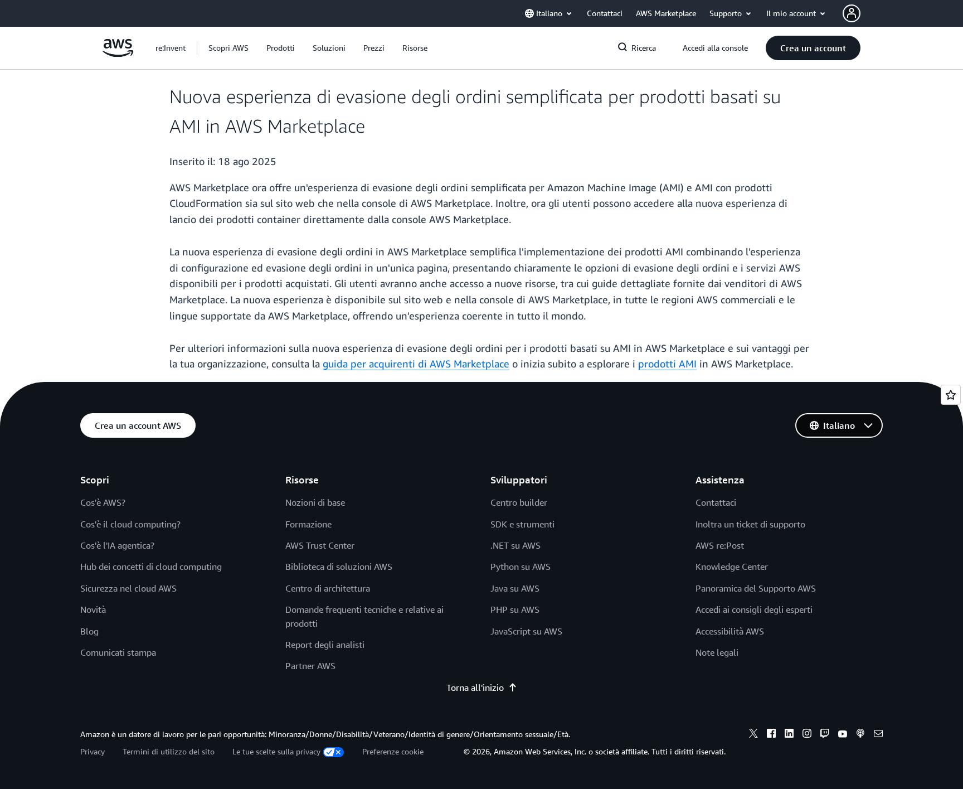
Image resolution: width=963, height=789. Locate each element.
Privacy (92, 751)
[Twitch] (824, 735)
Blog (89, 631)
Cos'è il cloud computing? (130, 524)
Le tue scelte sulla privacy (276, 751)
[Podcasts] (860, 735)
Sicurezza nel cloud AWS (128, 588)
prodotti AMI (667, 363)
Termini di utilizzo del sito (169, 751)
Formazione (308, 524)
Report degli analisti (324, 644)
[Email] (878, 735)
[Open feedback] (951, 395)
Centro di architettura (327, 588)
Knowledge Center (732, 566)
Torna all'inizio (475, 687)
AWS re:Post (720, 545)
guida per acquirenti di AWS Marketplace (416, 363)
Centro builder (518, 502)
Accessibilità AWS (730, 631)
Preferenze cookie (393, 751)
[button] (228, 48)
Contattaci (716, 502)
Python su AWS (520, 566)
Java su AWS (514, 588)
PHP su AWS (514, 609)
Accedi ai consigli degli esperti (754, 609)
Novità (93, 609)
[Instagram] (806, 735)
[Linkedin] (789, 735)
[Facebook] (771, 735)
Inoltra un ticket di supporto (750, 524)
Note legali (717, 652)
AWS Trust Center (319, 545)
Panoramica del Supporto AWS (756, 588)
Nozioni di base (315, 502)
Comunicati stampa (118, 652)
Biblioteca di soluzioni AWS (338, 566)
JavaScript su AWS (526, 631)
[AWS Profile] (851, 13)
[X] (753, 735)
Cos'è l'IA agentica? (117, 545)
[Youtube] (842, 735)
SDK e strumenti (522, 524)
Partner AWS (310, 665)
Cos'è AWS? (102, 502)
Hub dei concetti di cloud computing (151, 566)
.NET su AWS (515, 545)
